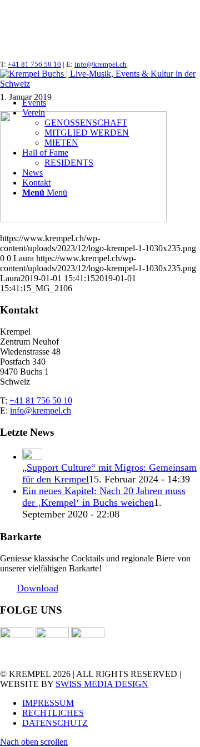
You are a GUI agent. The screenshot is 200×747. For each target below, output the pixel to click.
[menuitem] (111, 103)
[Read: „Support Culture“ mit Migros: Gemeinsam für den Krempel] (32, 456)
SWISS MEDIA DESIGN (102, 684)
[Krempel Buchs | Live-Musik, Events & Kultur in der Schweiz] (100, 83)
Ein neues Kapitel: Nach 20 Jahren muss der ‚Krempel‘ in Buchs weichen (104, 496)
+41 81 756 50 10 (34, 64)
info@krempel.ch (100, 64)
